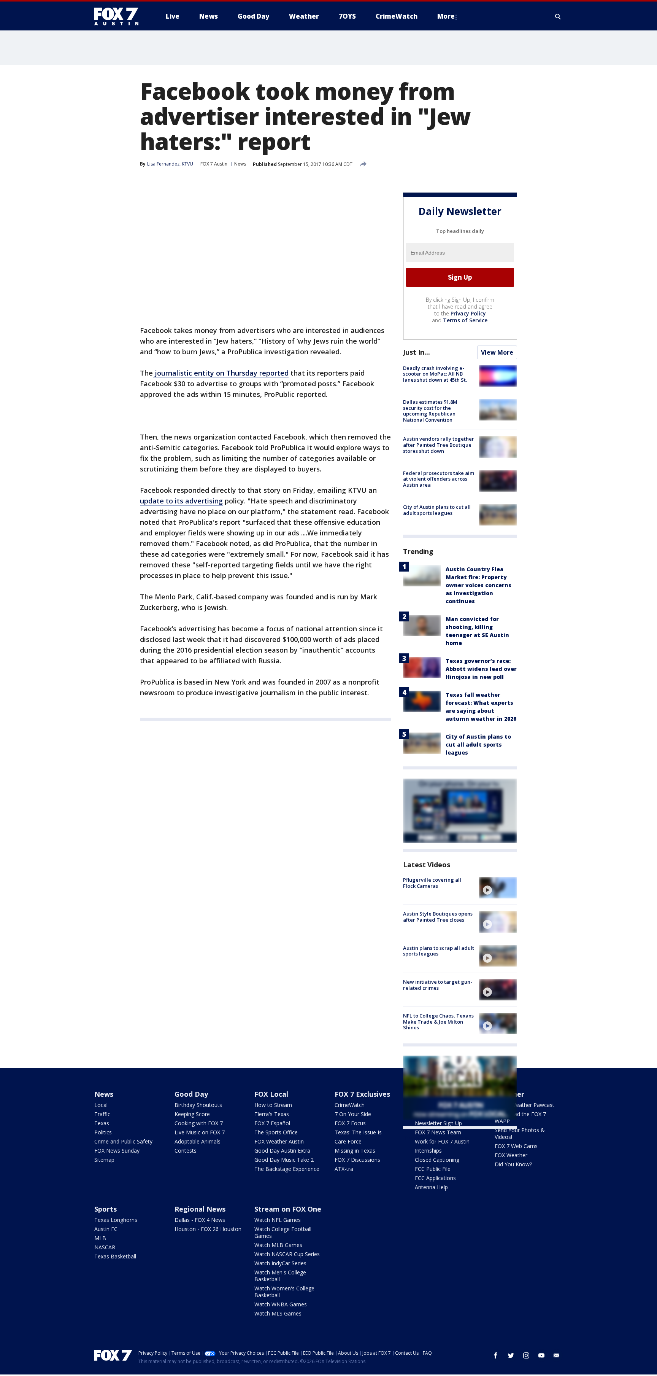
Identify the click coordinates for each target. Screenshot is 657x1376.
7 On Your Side (353, 1114)
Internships (428, 1150)
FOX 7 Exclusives (362, 1094)
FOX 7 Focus (350, 1123)
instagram (526, 1355)
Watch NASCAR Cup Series (287, 1254)
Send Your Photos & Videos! (520, 1133)
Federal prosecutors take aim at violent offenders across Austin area (438, 479)
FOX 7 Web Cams (516, 1146)
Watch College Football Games (282, 1232)
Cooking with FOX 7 (199, 1123)
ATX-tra (344, 1168)
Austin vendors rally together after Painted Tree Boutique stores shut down (438, 444)
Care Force (348, 1141)
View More (497, 352)
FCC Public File (433, 1168)
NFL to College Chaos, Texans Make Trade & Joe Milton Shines (438, 1021)
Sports (105, 1209)
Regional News (200, 1209)
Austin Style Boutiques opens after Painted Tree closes (438, 916)
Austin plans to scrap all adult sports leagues (438, 950)
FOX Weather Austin (279, 1141)
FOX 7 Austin (213, 164)
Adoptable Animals (198, 1141)
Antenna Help (431, 1187)
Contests (186, 1150)
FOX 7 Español (272, 1123)
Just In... (416, 352)
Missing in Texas (355, 1150)
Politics (103, 1132)
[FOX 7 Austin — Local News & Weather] (119, 16)
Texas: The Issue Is (358, 1132)
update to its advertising (181, 500)
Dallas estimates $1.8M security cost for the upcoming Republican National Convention (430, 410)
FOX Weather (511, 1155)
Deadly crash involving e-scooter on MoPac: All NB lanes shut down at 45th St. (435, 374)
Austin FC (105, 1229)
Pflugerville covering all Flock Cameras (432, 882)
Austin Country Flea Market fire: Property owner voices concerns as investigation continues (478, 585)
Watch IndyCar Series (280, 1263)
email (557, 1355)
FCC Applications (435, 1178)
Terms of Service (465, 320)
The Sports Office (276, 1132)
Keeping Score (192, 1114)
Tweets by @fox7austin (436, 1138)
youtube (541, 1355)
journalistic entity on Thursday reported (221, 372)
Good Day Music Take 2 (284, 1159)
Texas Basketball (115, 1256)
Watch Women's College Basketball (284, 1292)
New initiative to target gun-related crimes (437, 984)
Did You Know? (513, 1164)
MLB (100, 1238)
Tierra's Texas (271, 1114)
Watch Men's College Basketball (280, 1276)
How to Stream (273, 1104)
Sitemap (104, 1159)
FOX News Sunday (117, 1150)
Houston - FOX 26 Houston (208, 1229)
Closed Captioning (437, 1159)
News (240, 164)
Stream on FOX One (287, 1209)
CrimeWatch (350, 1104)
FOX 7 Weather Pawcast (524, 1104)
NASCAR (104, 1247)
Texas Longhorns (115, 1219)
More (446, 16)
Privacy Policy (468, 313)
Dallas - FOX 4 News (200, 1219)
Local (101, 1104)
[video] (498, 887)
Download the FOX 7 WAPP (520, 1117)
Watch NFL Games (277, 1219)
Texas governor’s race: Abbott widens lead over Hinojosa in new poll (481, 668)
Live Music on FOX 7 (200, 1132)
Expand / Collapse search (558, 16)
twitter (511, 1355)
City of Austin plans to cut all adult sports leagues (437, 509)
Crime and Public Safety (123, 1141)
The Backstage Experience (286, 1168)
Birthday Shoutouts (198, 1104)
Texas (101, 1123)
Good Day (191, 1094)
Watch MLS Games (278, 1313)
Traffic (102, 1114)
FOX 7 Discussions (357, 1159)
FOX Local (271, 1094)
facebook (496, 1355)
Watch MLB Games (278, 1245)
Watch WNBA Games (280, 1304)
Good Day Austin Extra (282, 1150)
